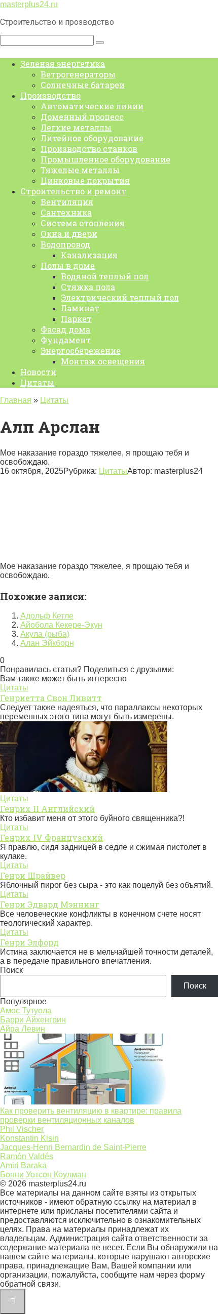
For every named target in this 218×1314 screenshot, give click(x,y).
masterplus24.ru (29, 4)
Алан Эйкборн (47, 643)
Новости (38, 371)
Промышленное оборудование (105, 159)
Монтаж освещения (103, 361)
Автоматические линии (92, 106)
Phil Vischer (22, 1129)
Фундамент (66, 340)
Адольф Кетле (47, 615)
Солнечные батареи (83, 84)
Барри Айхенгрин (33, 1019)
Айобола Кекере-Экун (61, 625)
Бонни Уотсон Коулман (43, 1174)
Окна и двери (69, 233)
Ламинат (80, 308)
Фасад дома (65, 329)
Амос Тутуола (26, 1010)
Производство (50, 95)
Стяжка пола (88, 286)
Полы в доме (68, 265)
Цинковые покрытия (85, 180)
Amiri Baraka (23, 1165)
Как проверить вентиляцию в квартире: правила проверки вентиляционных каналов (90, 1115)
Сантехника (66, 212)
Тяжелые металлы (80, 170)
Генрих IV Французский (51, 837)
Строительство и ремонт (73, 191)
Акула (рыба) (44, 634)
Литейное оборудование (92, 138)
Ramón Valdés (26, 1156)
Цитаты (37, 382)
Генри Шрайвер (32, 875)
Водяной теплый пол (105, 276)
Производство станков (89, 148)
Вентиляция (67, 201)
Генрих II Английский (47, 808)
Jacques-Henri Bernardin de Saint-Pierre (73, 1147)
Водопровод (65, 244)
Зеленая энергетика (62, 63)
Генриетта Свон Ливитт (51, 697)
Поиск (11, 970)
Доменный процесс (82, 116)
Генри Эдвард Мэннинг (49, 904)
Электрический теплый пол (120, 297)
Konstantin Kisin (29, 1138)
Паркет (76, 318)
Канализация (89, 255)
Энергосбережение (81, 350)
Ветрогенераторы (78, 74)
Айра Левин (22, 1028)
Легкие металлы (76, 127)
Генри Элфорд (29, 942)
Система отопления (83, 223)
